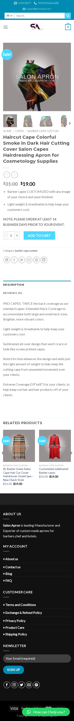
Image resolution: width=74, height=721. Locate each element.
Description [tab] (13, 284)
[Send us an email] (29, 684)
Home (7, 131)
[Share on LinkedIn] (43, 259)
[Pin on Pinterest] (36, 259)
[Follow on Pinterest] (36, 684)
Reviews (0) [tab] (12, 293)
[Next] (64, 77)
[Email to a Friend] (29, 259)
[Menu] (5, 27)
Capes (19, 131)
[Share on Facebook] (14, 259)
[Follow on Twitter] (21, 684)
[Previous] (9, 77)
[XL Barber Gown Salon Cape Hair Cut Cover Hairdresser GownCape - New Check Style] (19, 446)
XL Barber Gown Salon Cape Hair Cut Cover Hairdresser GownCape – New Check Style (18, 474)
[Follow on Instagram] (14, 684)
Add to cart (39, 235)
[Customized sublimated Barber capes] (55, 446)
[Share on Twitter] (21, 259)
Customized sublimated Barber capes (53, 470)
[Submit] (68, 16)
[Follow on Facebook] (6, 684)
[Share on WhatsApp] (6, 259)
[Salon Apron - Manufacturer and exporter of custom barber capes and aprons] (37, 27)
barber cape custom (43, 131)
